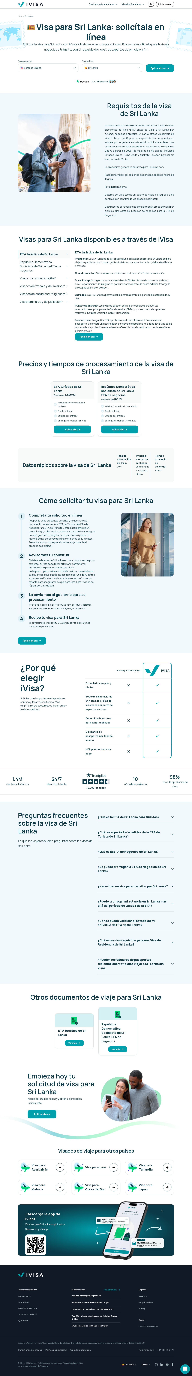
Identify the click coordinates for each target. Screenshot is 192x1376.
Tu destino (87, 61)
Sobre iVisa (143, 1296)
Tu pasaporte (25, 61)
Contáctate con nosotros (148, 1326)
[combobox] (48, 67)
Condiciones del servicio (30, 1349)
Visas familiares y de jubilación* (41, 302)
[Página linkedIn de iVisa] (161, 1364)
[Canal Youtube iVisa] (167, 1364)
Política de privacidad (56, 1349)
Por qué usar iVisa (146, 1302)
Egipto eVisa (23, 1320)
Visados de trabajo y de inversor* (42, 286)
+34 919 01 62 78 (165, 1349)
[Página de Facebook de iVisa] (172, 1364)
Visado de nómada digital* (38, 278)
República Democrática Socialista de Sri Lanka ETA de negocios (40, 266)
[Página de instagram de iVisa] (156, 1364)
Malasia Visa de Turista (27, 1308)
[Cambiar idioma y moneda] (151, 4)
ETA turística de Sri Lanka (39, 254)
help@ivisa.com (146, 1349)
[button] (103, 4)
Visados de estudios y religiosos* (42, 294)
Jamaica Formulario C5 (27, 1314)
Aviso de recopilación (80, 1349)
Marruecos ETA (24, 1296)
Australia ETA (23, 1302)
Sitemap (142, 1308)
